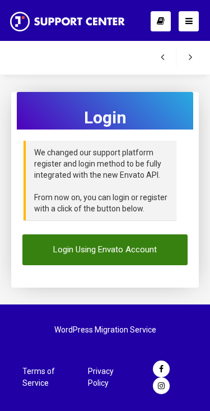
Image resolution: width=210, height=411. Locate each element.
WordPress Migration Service (105, 329)
